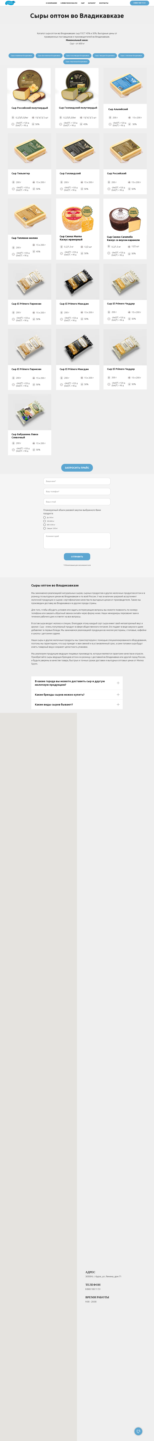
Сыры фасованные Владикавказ (49, 55)
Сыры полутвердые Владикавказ (77, 55)
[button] (77, 468)
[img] (125, 86)
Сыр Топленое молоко (25, 238)
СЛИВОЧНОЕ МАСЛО (69, 3)
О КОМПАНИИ (51, 3)
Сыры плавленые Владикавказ (21, 55)
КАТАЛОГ (92, 3)
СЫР (82, 3)
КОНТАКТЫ (103, 3)
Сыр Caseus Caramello (120, 236)
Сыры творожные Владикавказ (76, 61)
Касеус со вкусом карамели (123, 240)
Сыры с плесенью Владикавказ (131, 55)
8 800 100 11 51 (93, 1289)
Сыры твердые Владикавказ (105, 55)
